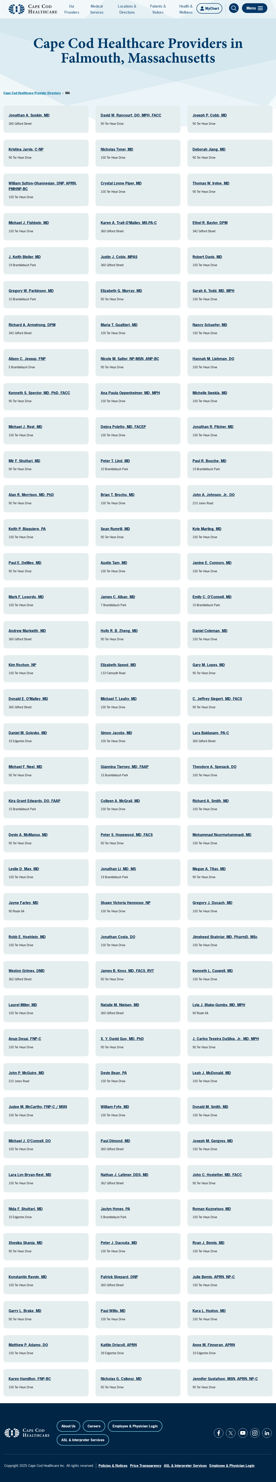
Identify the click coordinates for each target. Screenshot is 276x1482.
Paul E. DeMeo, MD (25, 562)
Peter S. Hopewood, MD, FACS (127, 834)
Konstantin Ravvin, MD (28, 1276)
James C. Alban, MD (118, 596)
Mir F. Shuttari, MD (24, 460)
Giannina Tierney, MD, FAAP (125, 766)
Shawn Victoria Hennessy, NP (126, 902)
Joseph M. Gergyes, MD (213, 1140)
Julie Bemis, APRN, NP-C (214, 1276)
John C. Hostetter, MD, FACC (217, 1174)
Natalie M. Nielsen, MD (120, 1004)
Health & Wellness (186, 9)
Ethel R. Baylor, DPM (210, 222)
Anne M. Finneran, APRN (214, 1344)
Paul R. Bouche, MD (209, 460)
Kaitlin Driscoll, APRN (119, 1344)
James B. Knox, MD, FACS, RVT (127, 970)
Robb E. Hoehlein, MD (27, 936)
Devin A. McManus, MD (28, 834)
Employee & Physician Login (135, 1426)
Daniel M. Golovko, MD (28, 732)
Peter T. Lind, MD (115, 460)
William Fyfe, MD (115, 1106)
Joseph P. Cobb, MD (210, 115)
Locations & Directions (127, 9)
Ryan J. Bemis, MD (208, 1242)
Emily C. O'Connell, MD (212, 596)
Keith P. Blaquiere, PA (27, 528)
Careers (94, 1426)
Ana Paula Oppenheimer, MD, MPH (130, 392)
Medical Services (97, 9)
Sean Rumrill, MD (115, 528)
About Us (68, 1426)
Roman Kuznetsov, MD (212, 1208)
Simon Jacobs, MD (116, 732)
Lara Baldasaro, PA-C (211, 732)
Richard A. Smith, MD (211, 800)
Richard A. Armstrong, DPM (32, 324)
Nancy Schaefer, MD (210, 324)
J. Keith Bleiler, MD (25, 256)
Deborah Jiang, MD (209, 149)
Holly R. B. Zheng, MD (119, 630)
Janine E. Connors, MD (212, 562)
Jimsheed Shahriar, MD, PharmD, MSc (225, 936)
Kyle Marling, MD (207, 528)
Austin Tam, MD (114, 562)
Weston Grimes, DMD (27, 970)
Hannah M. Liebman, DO (213, 358)
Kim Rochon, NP (22, 664)
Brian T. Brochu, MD (118, 494)
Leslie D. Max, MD (24, 868)
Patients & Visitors (158, 9)
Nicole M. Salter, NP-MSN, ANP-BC (130, 358)
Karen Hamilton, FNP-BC (30, 1378)
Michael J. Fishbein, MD (29, 222)
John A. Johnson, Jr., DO (214, 494)
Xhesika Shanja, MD (25, 1242)
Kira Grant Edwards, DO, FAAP (34, 800)
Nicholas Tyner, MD (117, 149)
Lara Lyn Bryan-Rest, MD (30, 1174)
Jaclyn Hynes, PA (115, 1208)
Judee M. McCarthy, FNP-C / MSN (38, 1106)
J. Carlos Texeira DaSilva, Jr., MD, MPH (226, 1038)
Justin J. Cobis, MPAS (119, 256)
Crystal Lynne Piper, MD (121, 183)
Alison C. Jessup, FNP (27, 358)
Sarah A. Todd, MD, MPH (213, 290)
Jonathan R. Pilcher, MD (213, 426)
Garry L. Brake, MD (25, 1310)
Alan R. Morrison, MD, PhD (31, 494)
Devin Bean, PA (114, 1072)
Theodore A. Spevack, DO (214, 766)
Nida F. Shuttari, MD (26, 1208)
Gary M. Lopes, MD (209, 664)
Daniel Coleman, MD (210, 630)
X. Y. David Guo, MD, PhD (122, 1038)
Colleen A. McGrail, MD (120, 800)
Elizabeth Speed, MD (118, 664)
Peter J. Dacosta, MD (119, 1242)
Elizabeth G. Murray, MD (121, 290)
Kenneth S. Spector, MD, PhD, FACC (39, 392)
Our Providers (71, 9)
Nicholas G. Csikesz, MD (121, 1378)
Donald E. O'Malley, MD (28, 698)
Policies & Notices (113, 1465)
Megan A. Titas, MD (209, 868)
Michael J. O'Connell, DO (30, 1140)
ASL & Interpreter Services (82, 1440)
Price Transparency (145, 1465)
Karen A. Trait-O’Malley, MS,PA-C (129, 222)
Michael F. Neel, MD (25, 766)
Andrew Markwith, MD (27, 630)
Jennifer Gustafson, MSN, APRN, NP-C (225, 1378)
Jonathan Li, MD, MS (118, 868)
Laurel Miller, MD (23, 1004)
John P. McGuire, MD (26, 1072)
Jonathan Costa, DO (118, 936)
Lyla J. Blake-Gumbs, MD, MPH (219, 1004)
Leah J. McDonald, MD (212, 1072)
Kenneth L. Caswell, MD (213, 970)
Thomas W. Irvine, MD (211, 183)
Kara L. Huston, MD (209, 1310)
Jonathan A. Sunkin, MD (29, 115)
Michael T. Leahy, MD (119, 698)
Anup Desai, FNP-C (25, 1038)
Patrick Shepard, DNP (119, 1276)
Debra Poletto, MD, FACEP (123, 426)
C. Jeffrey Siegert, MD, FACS (217, 698)
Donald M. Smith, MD (210, 1106)
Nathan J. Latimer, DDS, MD (124, 1174)
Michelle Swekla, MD (210, 392)
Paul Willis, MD (113, 1310)
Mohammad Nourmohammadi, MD (222, 834)
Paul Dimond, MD (115, 1140)
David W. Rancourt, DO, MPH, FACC (131, 115)
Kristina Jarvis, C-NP (26, 149)
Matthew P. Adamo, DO (28, 1344)
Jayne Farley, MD (23, 902)
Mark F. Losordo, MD (26, 596)
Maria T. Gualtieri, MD (119, 324)
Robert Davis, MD (207, 256)
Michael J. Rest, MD (25, 426)
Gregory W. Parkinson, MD (31, 290)
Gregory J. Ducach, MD (212, 902)
